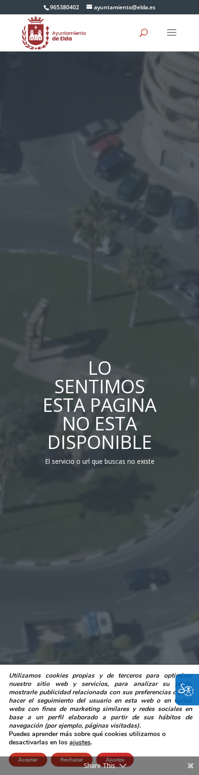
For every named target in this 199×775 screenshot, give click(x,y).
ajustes (80, 742)
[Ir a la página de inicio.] (54, 32)
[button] (171, 38)
